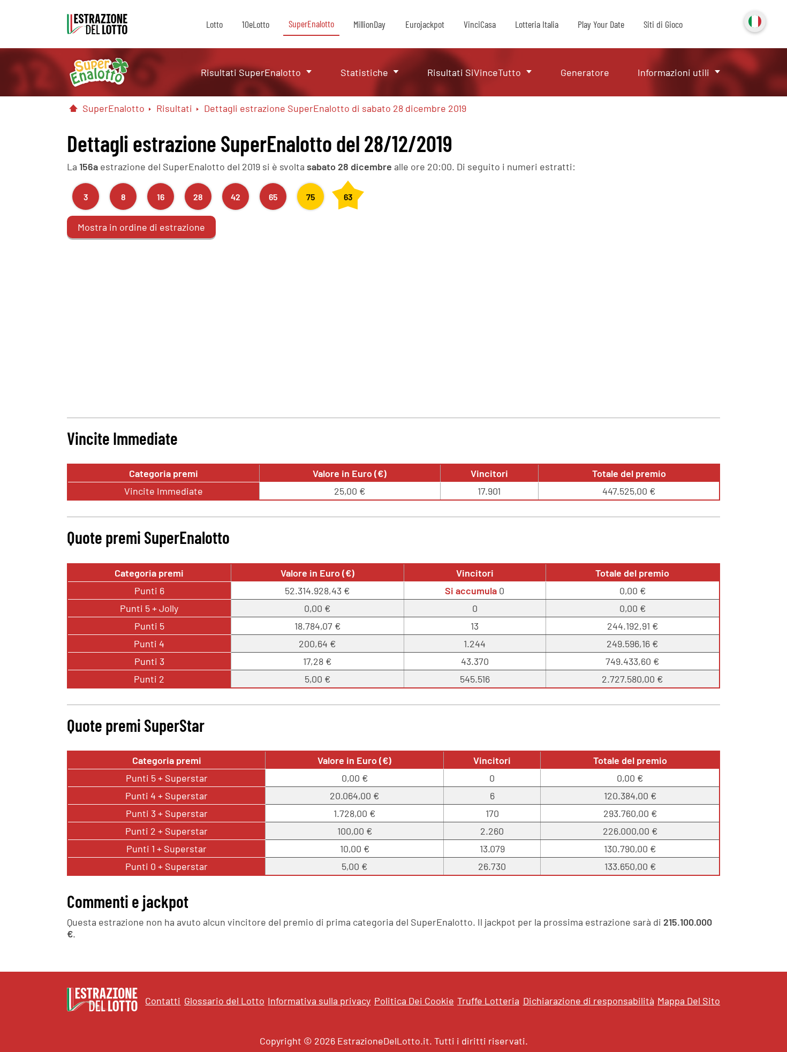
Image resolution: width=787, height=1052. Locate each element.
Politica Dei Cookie (414, 1000)
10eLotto (255, 24)
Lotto (214, 24)
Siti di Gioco (663, 24)
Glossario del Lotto (224, 1000)
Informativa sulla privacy (319, 1000)
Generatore (585, 72)
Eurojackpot (424, 24)
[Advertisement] (393, 327)
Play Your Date (601, 24)
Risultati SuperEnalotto (251, 72)
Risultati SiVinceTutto (474, 72)
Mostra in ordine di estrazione (141, 227)
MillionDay (369, 24)
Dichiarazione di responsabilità (588, 1000)
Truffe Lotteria (488, 1000)
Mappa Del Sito (688, 1000)
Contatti (162, 1000)
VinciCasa (480, 24)
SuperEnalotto (311, 23)
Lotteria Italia (536, 24)
